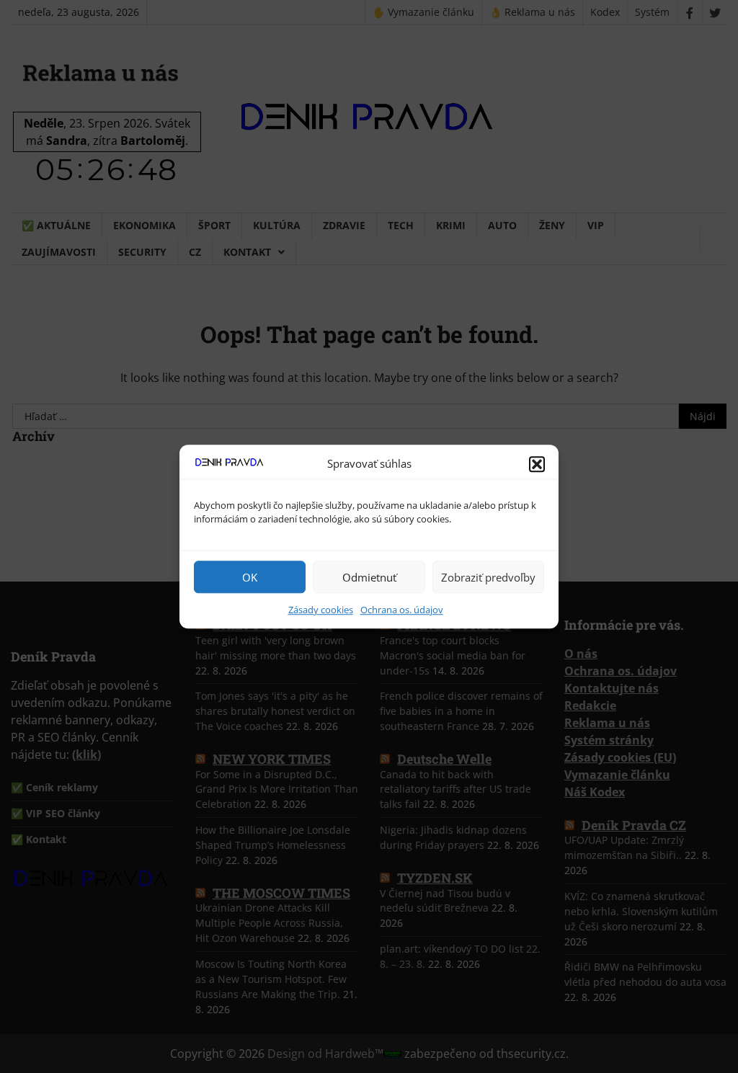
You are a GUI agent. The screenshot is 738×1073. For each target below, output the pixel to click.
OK (249, 577)
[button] (537, 464)
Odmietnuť (369, 577)
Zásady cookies (320, 609)
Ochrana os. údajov (401, 609)
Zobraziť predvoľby (488, 577)
